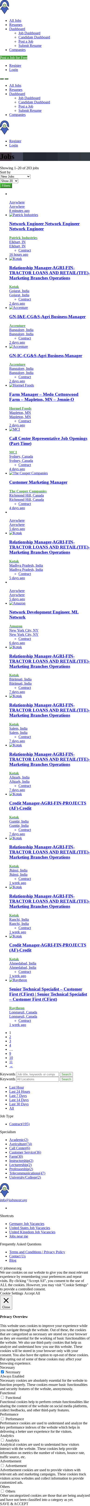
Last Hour (16, 1087)
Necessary (13, 1372)
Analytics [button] (7, 1436)
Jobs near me (18, 1236)
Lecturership (20, 1165)
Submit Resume (30, 46)
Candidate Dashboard (34, 37)
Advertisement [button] (10, 1461)
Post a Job (25, 41)
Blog (12, 1260)
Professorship (21, 1169)
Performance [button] (9, 1414)
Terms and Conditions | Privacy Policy (37, 1252)
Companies (17, 50)
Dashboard (17, 29)
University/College (25, 1177)
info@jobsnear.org (13, 1200)
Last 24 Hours (19, 1092)
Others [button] (5, 1487)
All (11, 1108)
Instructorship (21, 1161)
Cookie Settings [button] (11, 1293)
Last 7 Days (18, 1096)
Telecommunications (27, 1173)
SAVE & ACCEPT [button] (14, 1504)
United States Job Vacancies (29, 1228)
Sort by (5, 172)
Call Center (19, 1148)
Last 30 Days (19, 1104)
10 (11, 1058)
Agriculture (20, 1144)
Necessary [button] (7, 1367)
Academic (18, 1140)
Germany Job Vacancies (26, 1224)
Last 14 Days (19, 1100)
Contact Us (17, 1256)
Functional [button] (7, 1393)
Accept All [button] (32, 1293)
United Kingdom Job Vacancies (32, 1232)
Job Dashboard (29, 33)
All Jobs (15, 20)
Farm (16, 1156)
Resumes (15, 25)
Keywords (7, 1074)
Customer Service (25, 1152)
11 (11, 1062)
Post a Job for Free (13, 58)
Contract (19, 1124)
